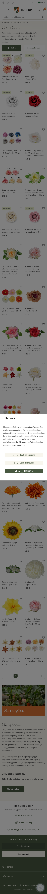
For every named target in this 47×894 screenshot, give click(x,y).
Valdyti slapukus (24, 463)
